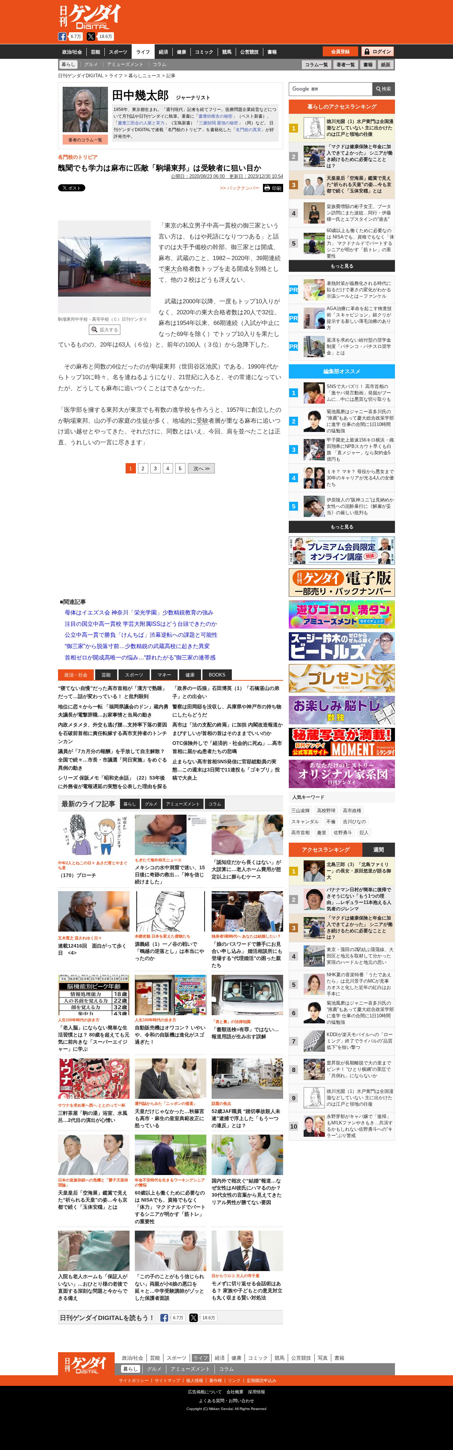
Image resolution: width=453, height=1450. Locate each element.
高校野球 (326, 810)
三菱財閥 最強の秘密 (218, 122)
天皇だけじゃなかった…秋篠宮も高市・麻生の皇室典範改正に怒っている (169, 1119)
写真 (323, 1358)
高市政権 (352, 810)
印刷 (276, 188)
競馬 (226, 52)
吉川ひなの (354, 821)
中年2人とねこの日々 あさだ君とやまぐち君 (92, 865)
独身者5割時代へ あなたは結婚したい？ (246, 936)
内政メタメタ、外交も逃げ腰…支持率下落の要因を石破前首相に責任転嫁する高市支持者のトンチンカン (112, 733)
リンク (234, 1380)
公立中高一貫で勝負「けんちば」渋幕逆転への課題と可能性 (141, 635)
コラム (214, 804)
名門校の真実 (248, 129)
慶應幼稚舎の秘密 (216, 116)
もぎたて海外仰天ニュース (158, 860)
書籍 (272, 52)
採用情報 (256, 1391)
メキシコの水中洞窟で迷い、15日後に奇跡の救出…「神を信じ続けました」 (170, 875)
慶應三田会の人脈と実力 (141, 122)
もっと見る (342, 266)
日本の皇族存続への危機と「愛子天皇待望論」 (93, 1182)
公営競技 (249, 52)
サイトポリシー (134, 1380)
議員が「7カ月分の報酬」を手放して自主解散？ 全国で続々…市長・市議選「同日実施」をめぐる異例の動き (112, 759)
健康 (181, 52)
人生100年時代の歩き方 (78, 1020)
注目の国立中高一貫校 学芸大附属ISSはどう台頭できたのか (141, 624)
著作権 (215, 1380)
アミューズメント (183, 804)
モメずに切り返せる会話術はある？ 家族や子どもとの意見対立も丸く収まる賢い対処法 (247, 1291)
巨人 (364, 832)
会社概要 (234, 1391)
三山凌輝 (300, 810)
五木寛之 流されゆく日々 (80, 938)
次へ (201, 468)
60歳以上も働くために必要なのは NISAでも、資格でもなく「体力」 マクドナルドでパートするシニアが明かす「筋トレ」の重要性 (170, 1207)
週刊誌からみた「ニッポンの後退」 (166, 1103)
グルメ (151, 804)
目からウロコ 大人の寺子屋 (235, 1276)
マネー (164, 675)
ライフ (143, 52)
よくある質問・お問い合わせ (226, 1400)
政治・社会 (75, 675)
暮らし (130, 804)
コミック (204, 52)
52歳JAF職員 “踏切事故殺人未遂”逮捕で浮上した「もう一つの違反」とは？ (246, 1119)
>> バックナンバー (239, 188)
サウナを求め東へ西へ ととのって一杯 (91, 1105)
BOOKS (217, 675)
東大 (171, 268)
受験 (202, 420)
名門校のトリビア (78, 157)
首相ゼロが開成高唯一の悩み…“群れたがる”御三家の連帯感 (140, 657)
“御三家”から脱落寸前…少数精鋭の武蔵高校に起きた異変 (137, 646)
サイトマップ (167, 1380)
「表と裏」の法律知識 (231, 1021)
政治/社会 (72, 52)
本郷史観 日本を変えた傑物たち (162, 936)
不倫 (331, 821)
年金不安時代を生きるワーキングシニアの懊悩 (170, 1182)
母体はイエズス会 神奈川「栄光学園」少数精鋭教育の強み (139, 612)
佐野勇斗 (343, 832)
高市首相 (300, 832)
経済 (163, 52)
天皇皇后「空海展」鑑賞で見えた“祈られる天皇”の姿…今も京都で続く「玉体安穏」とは (92, 1200)
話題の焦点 (221, 1103)
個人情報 (194, 1380)
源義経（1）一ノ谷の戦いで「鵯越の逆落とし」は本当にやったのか (169, 951)
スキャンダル (305, 821)
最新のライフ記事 (88, 804)
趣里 (321, 832)
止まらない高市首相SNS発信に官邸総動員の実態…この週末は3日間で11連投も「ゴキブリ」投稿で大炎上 (226, 770)
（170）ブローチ (77, 875)
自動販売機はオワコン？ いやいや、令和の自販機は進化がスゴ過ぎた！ (170, 1035)
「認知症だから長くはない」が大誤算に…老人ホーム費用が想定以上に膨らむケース (246, 869)
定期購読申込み (261, 1380)
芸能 (95, 52)
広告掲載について (205, 1391)
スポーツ (118, 52)
